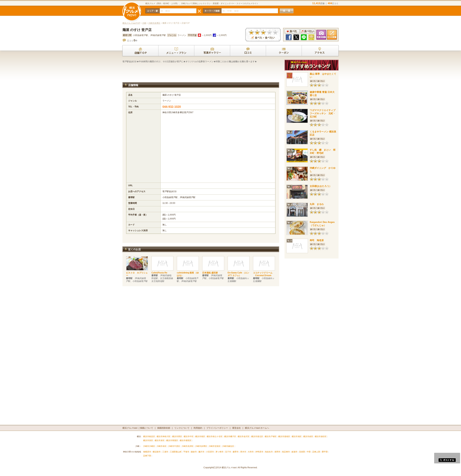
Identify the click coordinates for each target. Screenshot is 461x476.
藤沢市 (201, 452)
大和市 (251, 452)
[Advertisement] (200, 73)
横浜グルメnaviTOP (131, 23)
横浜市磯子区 (230, 436)
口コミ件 (132, 40)
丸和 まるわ (317, 204)
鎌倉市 (194, 452)
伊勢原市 (259, 452)
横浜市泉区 (160, 440)
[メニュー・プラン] (176, 50)
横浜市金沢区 (244, 436)
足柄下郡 (147, 456)
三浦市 (165, 452)
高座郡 (302, 452)
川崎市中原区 (174, 446)
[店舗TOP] (140, 50)
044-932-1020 (171, 106)
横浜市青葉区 (172, 440)
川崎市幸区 (162, 446)
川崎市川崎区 (149, 446)
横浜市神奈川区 (164, 436)
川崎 (144, 23)
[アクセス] (319, 50)
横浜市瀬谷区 (321, 436)
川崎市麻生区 (228, 446)
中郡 (309, 452)
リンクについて (181, 428)
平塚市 (186, 452)
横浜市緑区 (308, 436)
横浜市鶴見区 (149, 436)
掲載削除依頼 (163, 428)
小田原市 (210, 452)
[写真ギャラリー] (212, 50)
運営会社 (236, 428)
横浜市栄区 (148, 440)
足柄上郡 (316, 452)
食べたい (307, 31)
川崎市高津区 (188, 446)
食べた (292, 31)
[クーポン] (284, 50)
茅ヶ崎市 (219, 452)
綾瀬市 (294, 452)
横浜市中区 (189, 436)
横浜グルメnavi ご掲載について (137, 428)
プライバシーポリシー (217, 428)
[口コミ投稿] (248, 50)
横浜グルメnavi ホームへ (257, 428)
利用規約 (198, 428)
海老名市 (269, 452)
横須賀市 (157, 452)
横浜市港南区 (284, 436)
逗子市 (228, 452)
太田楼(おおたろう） (321, 186)
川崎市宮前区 (215, 446)
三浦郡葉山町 (176, 452)
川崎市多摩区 (154, 23)
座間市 (277, 452)
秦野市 (236, 452)
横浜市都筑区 (186, 440)
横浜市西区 (177, 436)
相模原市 (147, 452)
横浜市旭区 (297, 436)
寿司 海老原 (317, 240)
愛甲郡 (325, 452)
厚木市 (243, 452)
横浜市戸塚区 (271, 436)
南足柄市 (286, 452)
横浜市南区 (200, 436)
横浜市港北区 (257, 436)
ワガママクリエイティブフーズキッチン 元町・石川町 (322, 113)
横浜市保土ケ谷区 (215, 436)
